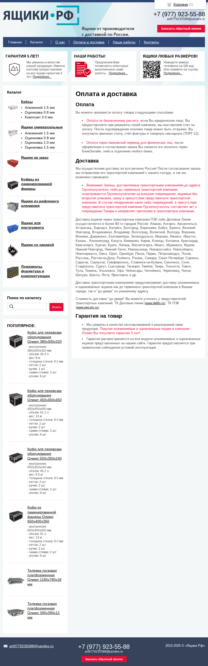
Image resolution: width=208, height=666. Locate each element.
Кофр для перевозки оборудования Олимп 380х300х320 (44, 337)
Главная (15, 42)
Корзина (181, 4)
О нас (60, 42)
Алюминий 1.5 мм (40, 107)
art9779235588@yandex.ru (31, 646)
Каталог (36, 42)
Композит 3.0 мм (39, 117)
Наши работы (124, 42)
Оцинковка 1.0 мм (40, 142)
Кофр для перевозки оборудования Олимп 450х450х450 (44, 395)
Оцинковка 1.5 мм (40, 147)
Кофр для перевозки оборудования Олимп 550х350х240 (44, 453)
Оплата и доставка (89, 42)
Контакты (151, 42)
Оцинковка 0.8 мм (40, 112)
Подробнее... (42, 77)
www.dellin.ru (154, 303)
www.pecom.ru (87, 307)
